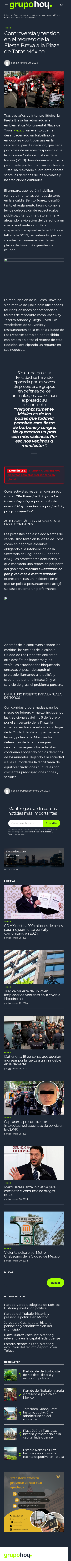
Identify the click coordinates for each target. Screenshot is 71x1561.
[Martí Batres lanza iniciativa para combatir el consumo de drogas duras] (34, 1163)
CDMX (8, 28)
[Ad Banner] (34, 857)
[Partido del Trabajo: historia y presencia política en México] (10, 1394)
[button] (6, 5)
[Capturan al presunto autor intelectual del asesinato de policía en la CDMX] (34, 1098)
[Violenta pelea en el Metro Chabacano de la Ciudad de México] (34, 1228)
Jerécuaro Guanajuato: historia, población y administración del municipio (28, 1326)
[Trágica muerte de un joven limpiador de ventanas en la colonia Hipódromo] (34, 967)
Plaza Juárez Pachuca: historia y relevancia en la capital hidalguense (32, 1336)
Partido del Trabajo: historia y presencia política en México (26, 1315)
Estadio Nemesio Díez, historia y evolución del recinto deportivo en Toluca (30, 1347)
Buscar (8, 1272)
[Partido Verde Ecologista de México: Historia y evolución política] (10, 1375)
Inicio (6, 15)
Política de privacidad (40, 831)
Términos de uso (16, 834)
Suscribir (51, 823)
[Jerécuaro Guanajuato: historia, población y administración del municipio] (10, 1413)
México (18, 130)
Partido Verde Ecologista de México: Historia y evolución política (32, 1306)
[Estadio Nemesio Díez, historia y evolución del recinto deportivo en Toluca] (10, 1453)
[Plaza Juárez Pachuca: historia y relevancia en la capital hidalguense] (10, 1434)
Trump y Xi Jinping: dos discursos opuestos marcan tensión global (33, 475)
